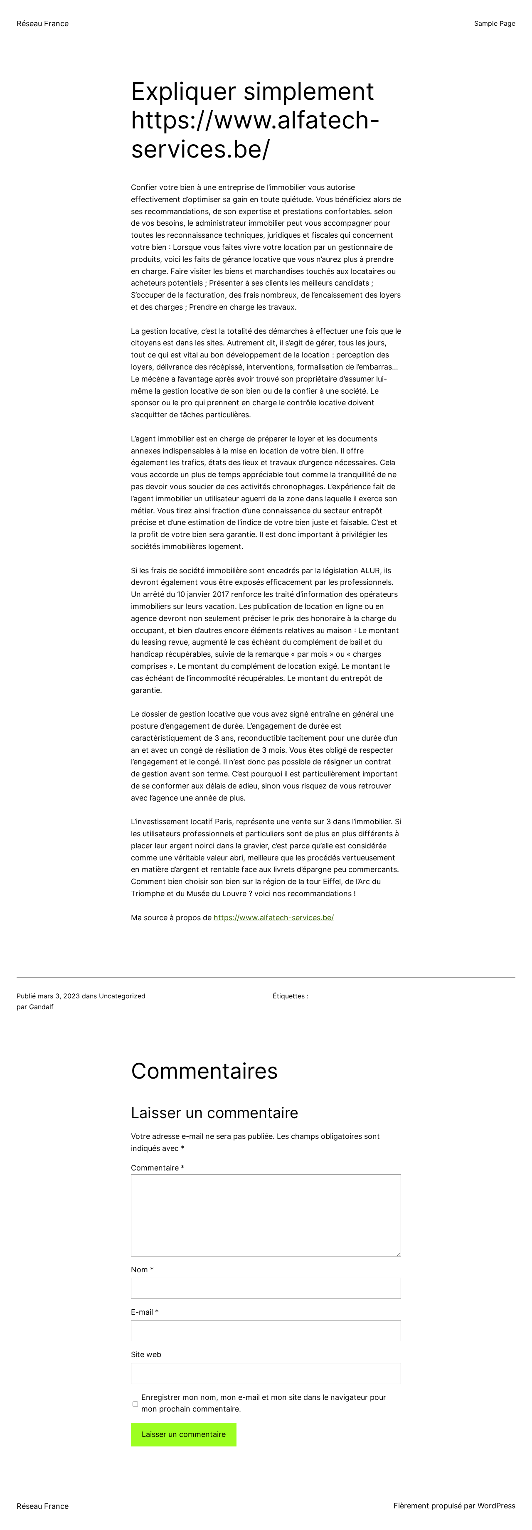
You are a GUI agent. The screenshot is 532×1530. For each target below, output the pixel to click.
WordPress (496, 1505)
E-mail (145, 1312)
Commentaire (158, 1167)
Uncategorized (122, 996)
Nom (142, 1269)
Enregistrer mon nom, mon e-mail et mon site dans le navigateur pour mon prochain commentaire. (263, 1403)
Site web (146, 1354)
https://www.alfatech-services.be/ (274, 917)
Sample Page (494, 23)
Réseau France (43, 23)
